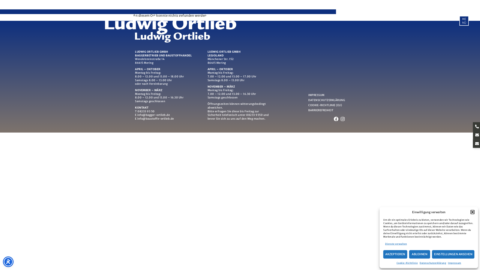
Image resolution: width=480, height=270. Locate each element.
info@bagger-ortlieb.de (153, 115)
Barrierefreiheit (320, 110)
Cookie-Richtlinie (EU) (325, 105)
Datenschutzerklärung (433, 263)
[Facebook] (336, 119)
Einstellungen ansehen (453, 254)
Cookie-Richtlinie (407, 263)
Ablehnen (419, 254)
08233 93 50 (146, 111)
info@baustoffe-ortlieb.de (155, 118)
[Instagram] (342, 119)
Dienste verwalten (396, 243)
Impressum (454, 263)
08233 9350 (254, 115)
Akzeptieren (395, 254)
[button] (472, 212)
